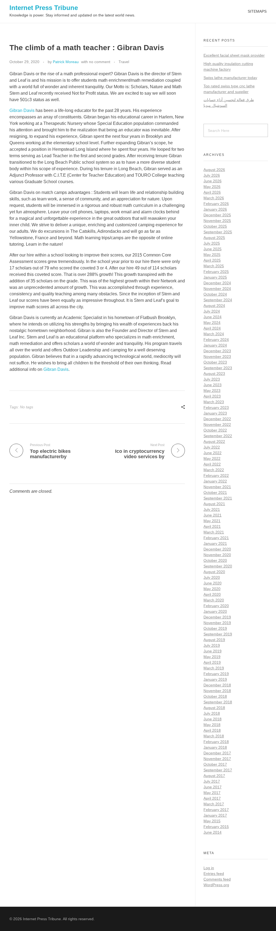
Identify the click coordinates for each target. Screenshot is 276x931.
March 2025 (213, 266)
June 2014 (212, 832)
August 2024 (214, 305)
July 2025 (211, 243)
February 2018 (216, 742)
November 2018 (217, 691)
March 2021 (213, 532)
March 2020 (213, 600)
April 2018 (212, 730)
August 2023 (214, 373)
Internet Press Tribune (43, 7)
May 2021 (211, 521)
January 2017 (215, 815)
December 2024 (217, 283)
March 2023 (213, 402)
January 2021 (215, 543)
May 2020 (211, 589)
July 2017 (211, 781)
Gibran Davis (21, 110)
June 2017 (212, 787)
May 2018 (211, 725)
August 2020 (214, 572)
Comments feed (217, 879)
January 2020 (215, 611)
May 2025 (211, 254)
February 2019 (216, 674)
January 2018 (215, 747)
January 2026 (215, 209)
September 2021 (217, 498)
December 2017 (217, 753)
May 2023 (211, 390)
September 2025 (217, 232)
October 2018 (215, 696)
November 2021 (217, 487)
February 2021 (216, 538)
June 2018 (212, 719)
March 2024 (213, 334)
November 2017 (217, 759)
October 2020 (215, 560)
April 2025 (212, 260)
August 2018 (214, 708)
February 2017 (216, 809)
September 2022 (217, 436)
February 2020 (216, 606)
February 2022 (216, 475)
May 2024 (211, 322)
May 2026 (211, 186)
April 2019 (212, 662)
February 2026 (216, 203)
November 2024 (217, 288)
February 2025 (216, 271)
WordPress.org (216, 885)
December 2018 (217, 685)
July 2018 (211, 713)
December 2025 (217, 215)
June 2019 (212, 651)
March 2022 (213, 470)
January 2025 (215, 277)
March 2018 (213, 736)
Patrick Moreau (66, 62)
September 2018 (217, 702)
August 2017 (214, 775)
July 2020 (211, 577)
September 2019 (217, 634)
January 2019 (215, 679)
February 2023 (216, 407)
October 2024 (215, 294)
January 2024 (215, 345)
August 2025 (214, 237)
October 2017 (215, 764)
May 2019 (211, 657)
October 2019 (215, 628)
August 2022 (214, 441)
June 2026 (212, 181)
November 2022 (217, 424)
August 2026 (214, 169)
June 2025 (212, 249)
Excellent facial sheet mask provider (234, 55)
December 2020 (217, 549)
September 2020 (217, 566)
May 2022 (211, 458)
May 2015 (211, 821)
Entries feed (213, 873)
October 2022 (215, 430)
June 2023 (212, 385)
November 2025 (217, 220)
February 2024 (216, 339)
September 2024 (217, 300)
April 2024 (212, 328)
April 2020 (212, 594)
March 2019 (213, 668)
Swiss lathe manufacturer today (230, 78)
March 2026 (213, 198)
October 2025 (215, 226)
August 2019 (214, 640)
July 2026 (211, 175)
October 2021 (215, 492)
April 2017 (212, 798)
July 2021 (211, 509)
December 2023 (217, 351)
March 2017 (213, 804)
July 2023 (211, 379)
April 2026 (212, 192)
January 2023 (215, 413)
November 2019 (217, 623)
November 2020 (217, 555)
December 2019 (217, 617)
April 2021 (212, 526)
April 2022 (212, 464)
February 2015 (216, 826)
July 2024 (211, 311)
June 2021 (212, 515)
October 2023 (215, 362)
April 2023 (212, 396)
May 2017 (211, 792)
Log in (208, 868)
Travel (124, 62)
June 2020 (212, 583)
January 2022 (215, 481)
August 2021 (214, 504)
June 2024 (212, 317)
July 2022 (211, 447)
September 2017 (217, 770)
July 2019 (211, 645)
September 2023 (217, 368)
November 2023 (217, 356)
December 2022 (217, 419)
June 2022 (212, 453)
